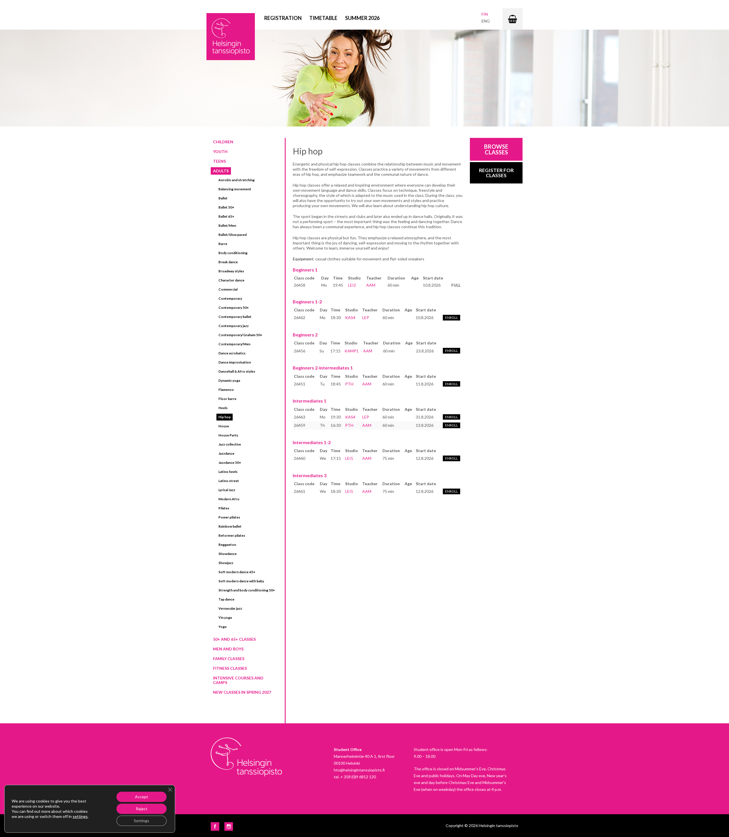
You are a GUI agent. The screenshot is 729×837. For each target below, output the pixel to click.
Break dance (228, 262)
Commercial (227, 289)
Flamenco (226, 389)
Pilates (223, 508)
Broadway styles (231, 271)
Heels (223, 408)
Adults (221, 170)
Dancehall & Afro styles (236, 371)
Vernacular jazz (230, 608)
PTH (349, 383)
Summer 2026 (362, 18)
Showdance (227, 554)
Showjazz (225, 563)
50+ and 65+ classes (234, 639)
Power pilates (229, 517)
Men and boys (228, 648)
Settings (141, 820)
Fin (485, 14)
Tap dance (226, 599)
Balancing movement (234, 189)
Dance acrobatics (231, 353)
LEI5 (349, 458)
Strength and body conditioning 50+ (246, 590)
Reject (142, 808)
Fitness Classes (230, 668)
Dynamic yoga (229, 380)
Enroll (451, 317)
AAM (370, 285)
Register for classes (496, 172)
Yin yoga (225, 617)
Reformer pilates (231, 535)
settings (80, 816)
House (223, 426)
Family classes (228, 658)
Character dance (231, 280)
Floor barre (227, 399)
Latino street (228, 481)
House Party (228, 435)
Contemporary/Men (234, 344)
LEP (365, 317)
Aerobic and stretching (236, 180)
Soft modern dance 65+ (236, 572)
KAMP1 (352, 350)
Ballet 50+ (226, 207)
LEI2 (352, 285)
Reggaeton (227, 544)
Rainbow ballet (229, 526)
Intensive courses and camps (238, 680)
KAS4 (350, 317)
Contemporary (230, 298)
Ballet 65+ (226, 216)
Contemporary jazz (233, 326)
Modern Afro (228, 499)
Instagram (228, 826)
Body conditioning (232, 253)
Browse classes (496, 149)
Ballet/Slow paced (232, 234)
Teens (219, 161)
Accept (141, 796)
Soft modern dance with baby (241, 581)
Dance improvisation (234, 362)
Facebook (215, 826)
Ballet (223, 198)
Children (223, 141)
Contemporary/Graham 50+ (240, 335)
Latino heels (227, 471)
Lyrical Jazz (226, 490)
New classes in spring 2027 (242, 692)
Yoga (222, 626)
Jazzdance (226, 453)
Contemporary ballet (234, 317)
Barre (222, 244)
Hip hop (224, 417)
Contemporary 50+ (233, 307)
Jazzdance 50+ (229, 462)
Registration (283, 18)
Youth (220, 151)
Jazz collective (229, 444)
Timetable (323, 18)
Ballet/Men (227, 225)
